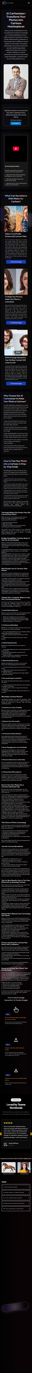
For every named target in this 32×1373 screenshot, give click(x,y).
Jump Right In (16, 123)
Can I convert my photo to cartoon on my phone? (12, 1197)
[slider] (16, 81)
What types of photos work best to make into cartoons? (14, 1203)
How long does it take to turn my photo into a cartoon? (13, 1192)
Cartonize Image (16, 262)
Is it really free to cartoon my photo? (10, 1187)
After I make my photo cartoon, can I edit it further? (13, 1208)
